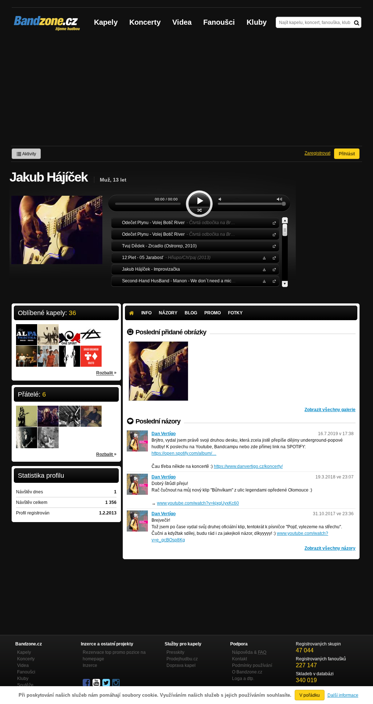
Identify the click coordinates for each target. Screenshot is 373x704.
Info (146, 312)
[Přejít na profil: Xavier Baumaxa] (91, 351)
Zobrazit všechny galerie (330, 409)
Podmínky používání (252, 665)
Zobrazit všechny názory (330, 548)
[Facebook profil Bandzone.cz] (87, 683)
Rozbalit (106, 372)
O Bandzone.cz (247, 672)
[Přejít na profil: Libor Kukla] (48, 433)
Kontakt (239, 658)
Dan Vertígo (164, 433)
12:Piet (273, 257)
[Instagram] (116, 683)
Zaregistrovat (317, 153)
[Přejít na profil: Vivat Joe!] (48, 330)
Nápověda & (249, 652)
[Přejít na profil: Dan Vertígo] (137, 433)
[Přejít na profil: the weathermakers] (26, 351)
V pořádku (309, 695)
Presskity (175, 652)
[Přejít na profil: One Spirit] (69, 330)
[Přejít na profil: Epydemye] (48, 351)
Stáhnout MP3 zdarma (263, 257)
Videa (182, 22)
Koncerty (145, 22)
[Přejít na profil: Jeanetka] (48, 411)
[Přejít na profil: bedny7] (69, 411)
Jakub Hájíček (273, 269)
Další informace (342, 695)
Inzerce (90, 665)
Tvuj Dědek (273, 245)
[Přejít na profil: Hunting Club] (69, 351)
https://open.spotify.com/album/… (184, 453)
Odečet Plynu (273, 222)
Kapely (106, 22)
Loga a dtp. (243, 678)
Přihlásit (347, 153)
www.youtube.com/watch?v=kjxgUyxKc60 (198, 503)
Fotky (235, 312)
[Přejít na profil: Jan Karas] (91, 411)
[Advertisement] (186, 91)
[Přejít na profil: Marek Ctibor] (26, 433)
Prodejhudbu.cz (182, 658)
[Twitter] (106, 683)
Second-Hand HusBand (273, 280)
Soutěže (25, 685)
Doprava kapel (181, 665)
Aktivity (28, 153)
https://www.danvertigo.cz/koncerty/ (248, 466)
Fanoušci (219, 22)
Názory (168, 312)
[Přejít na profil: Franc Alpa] (26, 330)
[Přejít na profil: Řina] (26, 411)
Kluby (257, 22)
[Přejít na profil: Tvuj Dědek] (91, 330)
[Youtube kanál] (97, 683)
